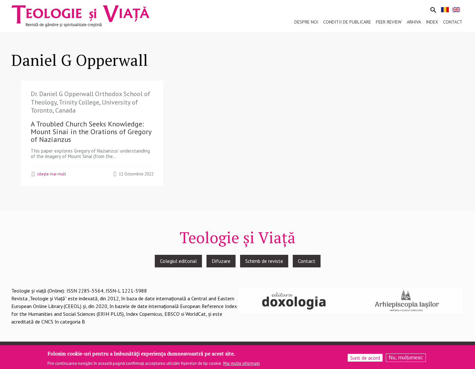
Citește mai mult (51, 173)
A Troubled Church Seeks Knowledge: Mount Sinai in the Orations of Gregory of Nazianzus (91, 131)
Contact (306, 261)
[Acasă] (80, 15)
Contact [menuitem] (452, 22)
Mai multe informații (241, 363)
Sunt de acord (365, 357)
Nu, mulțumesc (406, 357)
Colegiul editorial (178, 261)
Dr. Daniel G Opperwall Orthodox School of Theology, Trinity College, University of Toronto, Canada (90, 102)
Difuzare (221, 261)
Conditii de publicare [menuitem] (347, 22)
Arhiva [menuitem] (414, 22)
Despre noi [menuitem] (306, 22)
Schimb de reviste (264, 261)
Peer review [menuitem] (389, 22)
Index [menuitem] (432, 22)
